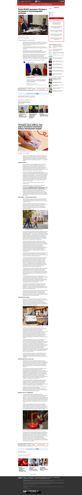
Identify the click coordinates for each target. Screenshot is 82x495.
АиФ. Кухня (51, 16)
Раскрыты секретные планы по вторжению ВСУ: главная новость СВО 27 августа (56, 27)
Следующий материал (33, 492)
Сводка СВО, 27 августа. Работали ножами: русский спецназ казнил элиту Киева (56, 35)
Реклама (24, 477)
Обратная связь (25, 478)
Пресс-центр (50, 477)
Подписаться (56, 18)
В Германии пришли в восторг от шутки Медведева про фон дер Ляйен (58, 70)
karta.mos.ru (25, 328)
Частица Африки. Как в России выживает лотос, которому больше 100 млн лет (58, 47)
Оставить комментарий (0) (41, 89)
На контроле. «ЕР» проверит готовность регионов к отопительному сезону (56, 23)
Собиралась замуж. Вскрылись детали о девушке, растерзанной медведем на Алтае (58, 50)
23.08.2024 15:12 (20, 6)
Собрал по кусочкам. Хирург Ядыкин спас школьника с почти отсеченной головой (58, 53)
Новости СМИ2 (21, 103)
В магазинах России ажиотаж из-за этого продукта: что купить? (58, 91)
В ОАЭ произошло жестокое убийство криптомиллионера (57, 82)
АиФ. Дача (51, 13)
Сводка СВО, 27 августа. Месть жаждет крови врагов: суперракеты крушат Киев (56, 39)
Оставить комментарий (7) (41, 444)
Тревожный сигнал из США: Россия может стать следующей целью (58, 58)
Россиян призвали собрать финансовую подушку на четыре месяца (57, 74)
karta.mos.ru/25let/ (30, 440)
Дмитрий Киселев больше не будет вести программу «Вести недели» (58, 67)
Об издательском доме (30, 477)
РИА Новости (26, 35)
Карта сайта (36, 478)
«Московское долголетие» (28, 270)
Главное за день (52, 12)
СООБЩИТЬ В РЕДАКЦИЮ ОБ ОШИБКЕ (44, 478)
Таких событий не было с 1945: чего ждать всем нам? (58, 85)
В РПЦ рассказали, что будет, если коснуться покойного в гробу (58, 64)
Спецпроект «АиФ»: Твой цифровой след (41, 4)
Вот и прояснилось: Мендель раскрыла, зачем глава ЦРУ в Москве (58, 61)
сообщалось (27, 50)
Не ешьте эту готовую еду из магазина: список (57, 79)
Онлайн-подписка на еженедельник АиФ (41, 477)
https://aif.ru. (26, 487)
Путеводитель (31, 478)
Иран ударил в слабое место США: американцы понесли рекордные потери (56, 31)
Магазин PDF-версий (56, 477)
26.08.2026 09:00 (20, 123)
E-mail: (50, 8)
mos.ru (27, 183)
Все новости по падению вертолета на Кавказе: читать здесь (58, 88)
